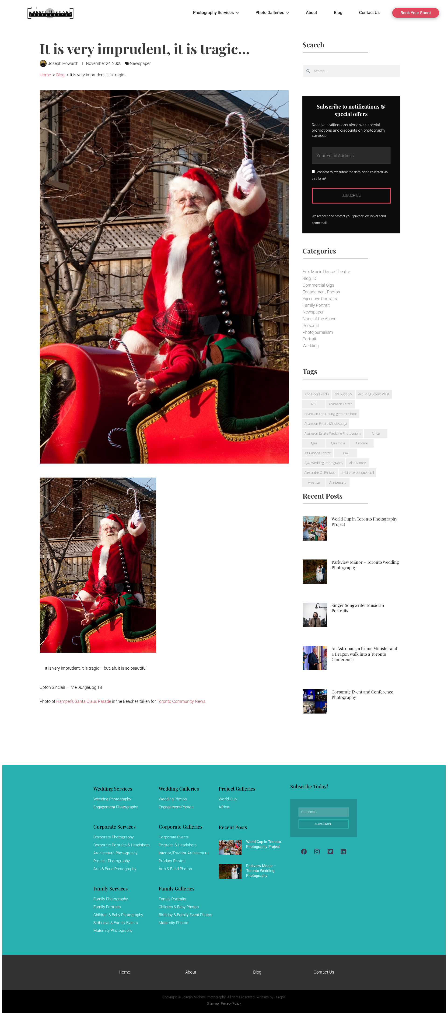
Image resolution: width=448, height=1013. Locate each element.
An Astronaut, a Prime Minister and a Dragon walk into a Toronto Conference (364, 654)
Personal (311, 325)
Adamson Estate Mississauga (325, 423)
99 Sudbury (343, 394)
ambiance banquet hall (357, 472)
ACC (314, 404)
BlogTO (309, 278)
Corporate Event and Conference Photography (362, 694)
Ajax (345, 453)
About (190, 972)
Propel (281, 997)
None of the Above (319, 318)
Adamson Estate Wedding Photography (332, 433)
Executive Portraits (320, 298)
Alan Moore (357, 463)
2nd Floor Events (316, 394)
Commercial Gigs (318, 285)
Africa (376, 433)
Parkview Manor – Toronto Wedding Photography (365, 564)
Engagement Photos (321, 291)
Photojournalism (318, 332)
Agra (314, 443)
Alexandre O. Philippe (320, 472)
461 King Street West (373, 394)
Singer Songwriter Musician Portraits (358, 607)
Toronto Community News (181, 701)
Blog (257, 972)
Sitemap (213, 1003)
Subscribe (351, 195)
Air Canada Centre (317, 453)
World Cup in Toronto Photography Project (364, 521)
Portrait (309, 338)
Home (124, 972)
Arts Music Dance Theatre (326, 271)
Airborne (362, 443)
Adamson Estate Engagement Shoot (330, 414)
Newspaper (140, 63)
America (314, 482)
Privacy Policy (231, 1003)
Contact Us (324, 972)
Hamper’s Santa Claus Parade (83, 701)
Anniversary (337, 482)
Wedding (311, 345)
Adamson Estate (340, 404)
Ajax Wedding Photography (323, 463)
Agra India (338, 443)
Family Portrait (316, 305)
